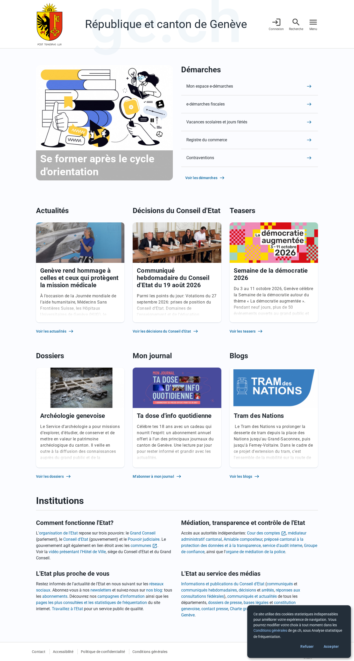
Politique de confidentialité (103, 652)
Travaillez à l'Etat (67, 608)
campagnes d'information (121, 596)
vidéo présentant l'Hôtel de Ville (77, 551)
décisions (247, 590)
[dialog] (299, 631)
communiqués (280, 583)
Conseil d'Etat (75, 539)
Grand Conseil (142, 533)
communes (141, 545)
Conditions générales (149, 652)
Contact (38, 652)
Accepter (331, 646)
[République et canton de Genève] (49, 24)
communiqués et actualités (252, 596)
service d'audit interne (282, 545)
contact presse (214, 608)
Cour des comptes (263, 533)
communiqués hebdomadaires (209, 590)
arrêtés (267, 590)
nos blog (154, 590)
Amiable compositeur (243, 539)
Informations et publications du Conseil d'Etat (222, 583)
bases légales (256, 602)
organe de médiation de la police (255, 551)
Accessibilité (63, 652)
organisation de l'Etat (58, 533)
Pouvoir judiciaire (143, 539)
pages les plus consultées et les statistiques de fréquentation (91, 602)
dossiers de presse (225, 602)
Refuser (307, 646)
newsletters (100, 590)
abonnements (54, 596)
